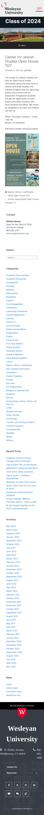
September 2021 (14, 612)
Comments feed (13, 691)
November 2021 (13, 605)
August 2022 (12, 580)
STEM (9, 408)
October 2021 (12, 609)
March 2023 (12, 558)
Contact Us (12, 767)
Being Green (12, 293)
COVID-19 (10, 322)
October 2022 (12, 573)
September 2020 (14, 652)
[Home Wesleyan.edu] (22, 713)
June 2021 (11, 620)
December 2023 (13, 540)
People (9, 379)
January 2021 (12, 638)
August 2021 (12, 616)
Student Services (14, 411)
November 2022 (13, 569)
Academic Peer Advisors (17, 275)
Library (9, 362)
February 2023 (13, 562)
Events (9, 336)
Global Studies (13, 347)
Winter (9, 436)
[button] (39, 8)
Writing (9, 440)
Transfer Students (14, 426)
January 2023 (12, 566)
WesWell (10, 433)
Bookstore (11, 297)
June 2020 (11, 663)
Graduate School (14, 351)
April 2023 (11, 555)
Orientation (11, 372)
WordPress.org (13, 695)
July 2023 (10, 548)
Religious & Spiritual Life (17, 390)
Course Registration (15, 315)
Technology (11, 419)
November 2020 (14, 645)
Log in (9, 684)
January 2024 (12, 537)
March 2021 (11, 630)
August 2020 (12, 656)
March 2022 (11, 591)
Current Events (13, 326)
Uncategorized (13, 429)
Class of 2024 (23, 21)
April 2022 (11, 587)
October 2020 (12, 648)
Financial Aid (12, 340)
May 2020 (11, 666)
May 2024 (11, 526)
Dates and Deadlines (16, 329)
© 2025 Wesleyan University (21, 809)
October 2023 (12, 544)
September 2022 (14, 576)
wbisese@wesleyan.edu (17, 233)
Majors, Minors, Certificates (21, 192)
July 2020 (10, 659)
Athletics (10, 290)
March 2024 (12, 530)
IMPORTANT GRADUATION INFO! (22, 468)
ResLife (9, 398)
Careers (10, 300)
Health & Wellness (14, 354)
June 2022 (11, 584)
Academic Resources (16, 279)
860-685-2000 (39, 753)
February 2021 (13, 634)
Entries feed (12, 688)
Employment (12, 333)
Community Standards (16, 311)
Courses (10, 318)
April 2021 (11, 627)
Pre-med (10, 383)
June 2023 (11, 551)
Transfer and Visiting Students (20, 422)
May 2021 (10, 623)
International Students (16, 358)
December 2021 (13, 602)
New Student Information (18, 369)
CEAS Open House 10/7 (19, 195)
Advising (10, 286)
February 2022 (13, 594)
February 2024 (13, 533)
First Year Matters (14, 343)
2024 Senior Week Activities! (19, 472)
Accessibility (12, 282)
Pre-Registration (14, 387)
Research (10, 394)
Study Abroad (12, 415)
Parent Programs (14, 376)
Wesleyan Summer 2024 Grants (21, 482)
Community (11, 307)
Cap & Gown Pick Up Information (21, 464)
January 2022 (12, 598)
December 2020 (13, 641)
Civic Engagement (14, 304)
